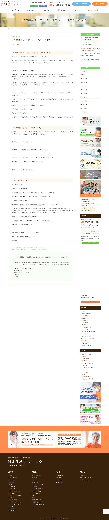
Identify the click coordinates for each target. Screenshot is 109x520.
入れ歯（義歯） (85, 315)
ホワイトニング (85, 329)
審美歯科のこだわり (86, 327)
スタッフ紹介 (77, 10)
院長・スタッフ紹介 (86, 354)
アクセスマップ (85, 358)
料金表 (83, 374)
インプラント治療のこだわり (88, 338)
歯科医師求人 (59, 477)
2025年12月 (83, 86)
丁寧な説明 (84, 365)
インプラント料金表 (86, 336)
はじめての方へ (31, 10)
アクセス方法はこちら (90, 301)
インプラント (84, 334)
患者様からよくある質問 (85, 480)
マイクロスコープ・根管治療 (88, 331)
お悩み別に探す (85, 343)
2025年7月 (83, 93)
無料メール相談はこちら (82, 3)
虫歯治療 (83, 311)
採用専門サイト (59, 475)
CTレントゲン (84, 372)
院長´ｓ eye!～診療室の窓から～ (87, 477)
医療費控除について (86, 376)
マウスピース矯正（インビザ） (15, 504)
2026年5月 (83, 74)
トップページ (15, 10)
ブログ (19, 28)
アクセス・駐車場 (93, 10)
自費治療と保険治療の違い (87, 379)
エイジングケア (12, 488)
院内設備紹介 (84, 356)
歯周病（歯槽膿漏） (86, 313)
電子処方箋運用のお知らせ (38, 504)
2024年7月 (83, 104)
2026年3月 (83, 82)
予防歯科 (83, 320)
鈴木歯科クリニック (12, 28)
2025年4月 (83, 97)
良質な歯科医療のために (87, 367)
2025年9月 (83, 89)
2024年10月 (83, 100)
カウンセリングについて (87, 363)
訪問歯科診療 (84, 318)
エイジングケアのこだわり (14, 491)
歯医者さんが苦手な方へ (87, 345)
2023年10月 (83, 108)
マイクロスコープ (85, 369)
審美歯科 (83, 324)
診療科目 (46, 10)
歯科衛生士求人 (59, 480)
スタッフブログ (26, 28)
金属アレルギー (12, 508)
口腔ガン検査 (84, 340)
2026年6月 (83, 71)
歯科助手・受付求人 (60, 482)
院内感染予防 (84, 360)
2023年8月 (83, 112)
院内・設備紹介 (62, 10)
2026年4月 (83, 78)
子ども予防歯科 (84, 322)
